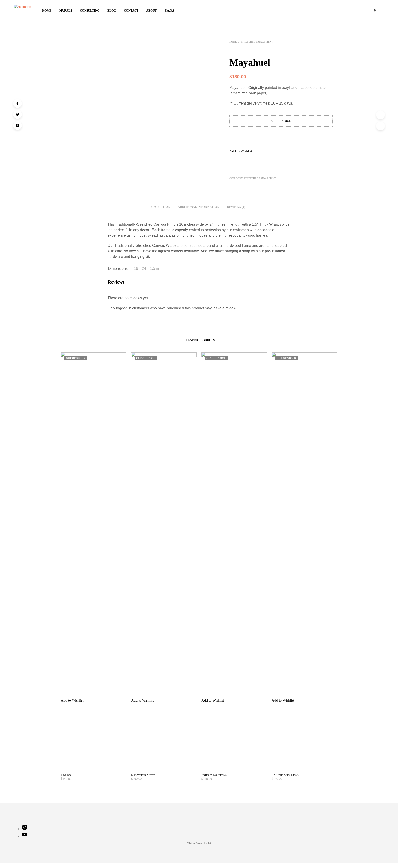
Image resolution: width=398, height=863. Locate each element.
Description (159, 207)
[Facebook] (17, 103)
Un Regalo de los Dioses (285, 774)
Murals (65, 10)
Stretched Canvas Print (257, 42)
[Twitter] (17, 114)
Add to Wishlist (240, 151)
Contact (131, 10)
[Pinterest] (17, 125)
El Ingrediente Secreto (143, 774)
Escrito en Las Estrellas (214, 774)
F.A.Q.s (169, 10)
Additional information (198, 207)
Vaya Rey (66, 774)
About (151, 10)
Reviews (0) (236, 207)
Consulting (90, 10)
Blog (111, 10)
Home (47, 10)
